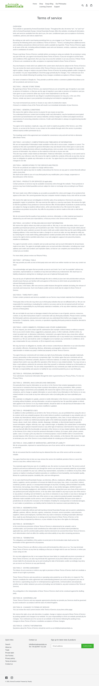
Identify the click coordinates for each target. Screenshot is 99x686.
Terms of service (10, 661)
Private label (9, 653)
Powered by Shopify (26, 681)
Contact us (9, 664)
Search (7, 644)
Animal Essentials (15, 681)
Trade (7, 650)
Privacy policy (10, 658)
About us (8, 647)
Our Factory (9, 655)
